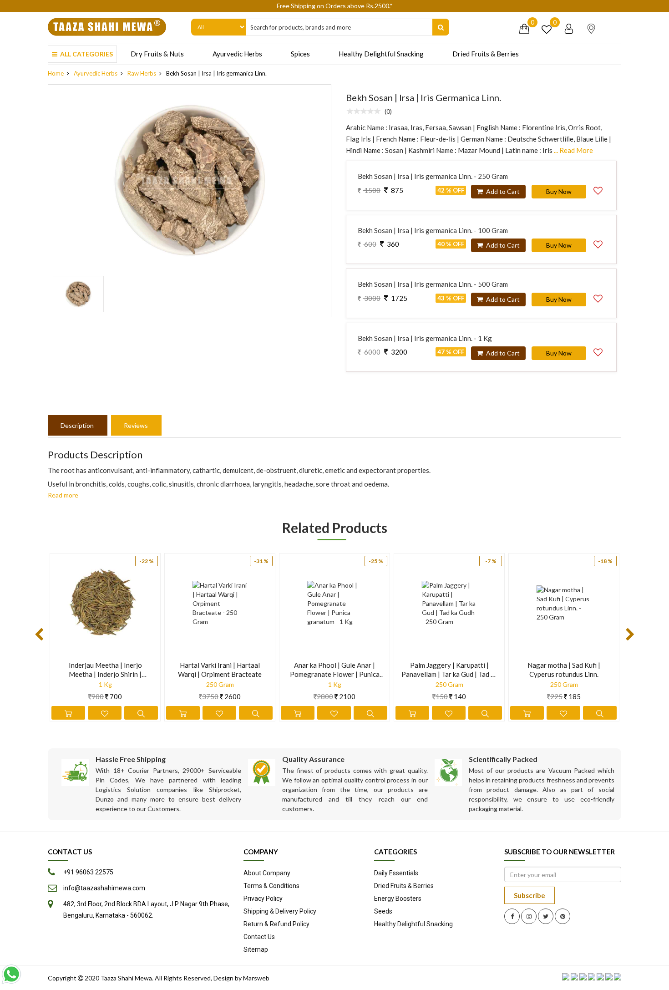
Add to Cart (502, 191)
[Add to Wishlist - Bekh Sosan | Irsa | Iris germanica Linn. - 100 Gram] (598, 243)
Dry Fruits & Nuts (157, 54)
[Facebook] (512, 916)
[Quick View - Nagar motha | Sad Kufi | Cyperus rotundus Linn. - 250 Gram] (600, 713)
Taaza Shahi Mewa (126, 978)
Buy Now (559, 191)
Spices (300, 54)
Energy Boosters (397, 898)
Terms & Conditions (271, 885)
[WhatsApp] (11, 974)
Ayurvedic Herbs (237, 54)
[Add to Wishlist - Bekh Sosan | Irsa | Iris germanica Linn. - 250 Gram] (598, 189)
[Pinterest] (562, 916)
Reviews (136, 425)
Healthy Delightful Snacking (381, 54)
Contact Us (259, 936)
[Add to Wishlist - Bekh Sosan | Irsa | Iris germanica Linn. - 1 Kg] (598, 351)
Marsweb (256, 978)
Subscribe (529, 895)
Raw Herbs (141, 73)
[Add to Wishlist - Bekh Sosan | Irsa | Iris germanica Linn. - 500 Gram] (598, 297)
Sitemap (255, 949)
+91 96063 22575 (88, 872)
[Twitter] (545, 916)
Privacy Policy (263, 898)
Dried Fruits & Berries (485, 54)
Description (77, 425)
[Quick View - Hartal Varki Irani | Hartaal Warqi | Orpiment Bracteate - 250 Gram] (256, 713)
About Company (266, 873)
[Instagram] (529, 916)
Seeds (383, 911)
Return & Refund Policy (276, 924)
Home (56, 73)
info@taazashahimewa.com (104, 888)
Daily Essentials (396, 873)
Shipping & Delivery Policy (279, 911)
